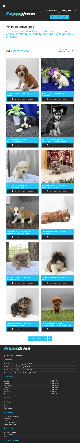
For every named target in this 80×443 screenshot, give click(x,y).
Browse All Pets (35, 338)
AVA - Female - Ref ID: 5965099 (18, 94)
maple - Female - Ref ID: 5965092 (54, 231)
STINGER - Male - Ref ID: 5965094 (53, 186)
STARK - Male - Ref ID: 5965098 (53, 94)
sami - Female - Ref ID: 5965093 (18, 231)
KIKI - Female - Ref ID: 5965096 (53, 139)
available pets (20, 50)
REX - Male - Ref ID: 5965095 (17, 186)
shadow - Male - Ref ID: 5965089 (18, 323)
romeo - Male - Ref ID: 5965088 (53, 323)
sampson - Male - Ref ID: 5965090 (54, 278)
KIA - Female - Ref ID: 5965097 (17, 139)
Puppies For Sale (64, 51)
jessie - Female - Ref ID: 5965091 (18, 278)
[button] (3, 5)
